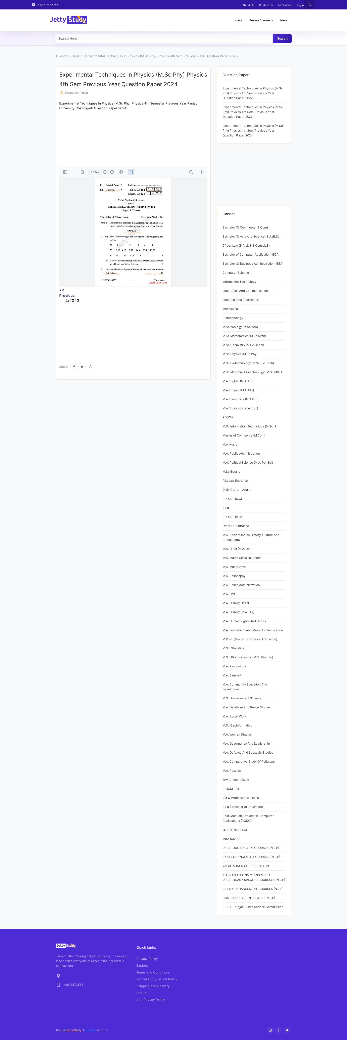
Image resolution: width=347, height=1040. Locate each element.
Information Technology (239, 282)
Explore (142, 965)
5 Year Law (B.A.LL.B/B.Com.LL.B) (246, 245)
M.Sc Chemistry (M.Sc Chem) (243, 345)
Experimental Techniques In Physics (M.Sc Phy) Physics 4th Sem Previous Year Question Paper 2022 (252, 93)
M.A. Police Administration (241, 585)
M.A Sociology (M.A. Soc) (240, 408)
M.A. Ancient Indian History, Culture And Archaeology (250, 537)
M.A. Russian (231, 771)
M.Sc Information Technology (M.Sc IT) (250, 426)
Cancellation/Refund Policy (156, 979)
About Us (248, 5)
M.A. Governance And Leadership (246, 743)
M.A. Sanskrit (231, 675)
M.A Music (229, 444)
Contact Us (266, 5)
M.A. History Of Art (235, 603)
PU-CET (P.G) (232, 517)
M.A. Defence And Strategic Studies (247, 752)
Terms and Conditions (153, 972)
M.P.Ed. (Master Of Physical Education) (249, 639)
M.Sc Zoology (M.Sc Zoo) (240, 327)
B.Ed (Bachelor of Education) (242, 807)
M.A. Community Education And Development (244, 686)
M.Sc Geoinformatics (237, 725)
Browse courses (259, 20)
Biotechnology (232, 318)
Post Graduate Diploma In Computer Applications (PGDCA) (248, 818)
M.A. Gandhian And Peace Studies (246, 707)
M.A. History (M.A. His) (238, 612)
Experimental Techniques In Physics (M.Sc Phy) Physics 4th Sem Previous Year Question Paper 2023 (252, 112)
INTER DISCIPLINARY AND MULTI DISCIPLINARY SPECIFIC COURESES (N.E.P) (253, 877)
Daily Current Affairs (236, 490)
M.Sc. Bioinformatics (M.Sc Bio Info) (247, 657)
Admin (84, 92)
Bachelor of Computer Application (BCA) (251, 254)
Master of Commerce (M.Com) (243, 435)
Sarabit (91, 1030)
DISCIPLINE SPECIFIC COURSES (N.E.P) (250, 848)
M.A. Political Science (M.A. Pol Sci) (247, 462)
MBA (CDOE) (231, 839)
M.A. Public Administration (241, 453)
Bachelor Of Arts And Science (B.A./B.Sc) (251, 236)
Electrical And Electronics (240, 300)
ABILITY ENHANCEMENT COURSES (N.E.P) (252, 889)
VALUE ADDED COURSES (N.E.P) (245, 866)
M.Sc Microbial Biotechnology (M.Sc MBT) (252, 372)
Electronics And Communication (245, 291)
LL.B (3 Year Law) (234, 830)
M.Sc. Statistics (233, 648)
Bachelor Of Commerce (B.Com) (245, 227)
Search (282, 38)
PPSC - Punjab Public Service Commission (252, 907)
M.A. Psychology (234, 666)
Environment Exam (235, 780)
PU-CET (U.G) (232, 499)
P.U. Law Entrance (235, 481)
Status (141, 993)
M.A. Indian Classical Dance (241, 558)
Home (238, 20)
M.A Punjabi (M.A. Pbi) (238, 390)
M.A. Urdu (229, 594)
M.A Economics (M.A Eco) (240, 399)
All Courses (285, 5)
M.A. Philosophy (233, 576)
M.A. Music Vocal (234, 567)
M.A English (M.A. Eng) (238, 381)
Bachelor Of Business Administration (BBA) (252, 263)
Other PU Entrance (235, 526)
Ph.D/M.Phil (230, 789)
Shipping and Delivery (153, 986)
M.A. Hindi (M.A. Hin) (237, 549)
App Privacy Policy (150, 1000)
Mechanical (230, 309)
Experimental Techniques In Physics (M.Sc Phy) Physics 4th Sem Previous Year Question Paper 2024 (161, 56)
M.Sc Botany (231, 471)
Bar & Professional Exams (240, 798)
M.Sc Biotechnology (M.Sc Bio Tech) (248, 363)
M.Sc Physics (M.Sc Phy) (239, 354)
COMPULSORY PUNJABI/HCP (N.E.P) (248, 898)
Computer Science (235, 273)
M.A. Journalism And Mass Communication (252, 630)
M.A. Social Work (234, 716)
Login (300, 5)
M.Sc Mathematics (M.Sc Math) (244, 336)
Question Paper (67, 56)
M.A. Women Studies (237, 734)
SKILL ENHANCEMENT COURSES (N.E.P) (251, 857)
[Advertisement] (179, 139)
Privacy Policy (147, 959)
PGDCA (227, 417)
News (284, 20)
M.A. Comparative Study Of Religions (248, 761)
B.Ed (225, 508)
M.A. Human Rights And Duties (244, 621)
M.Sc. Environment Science (241, 698)
